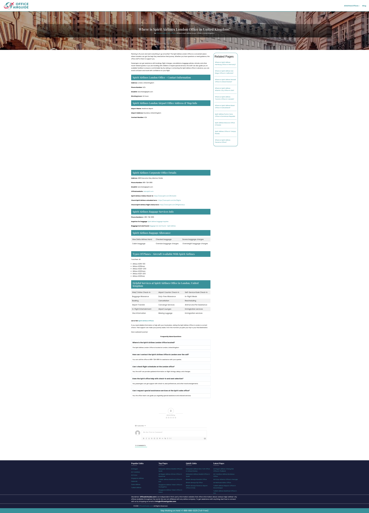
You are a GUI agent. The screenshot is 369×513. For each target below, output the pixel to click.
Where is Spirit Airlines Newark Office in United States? (225, 81)
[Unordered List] (157, 438)
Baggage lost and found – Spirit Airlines (163, 226)
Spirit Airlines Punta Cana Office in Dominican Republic (225, 115)
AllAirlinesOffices (351, 6)
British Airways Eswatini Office (196, 479)
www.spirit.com (148, 191)
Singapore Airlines (137, 478)
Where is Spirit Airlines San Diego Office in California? (224, 72)
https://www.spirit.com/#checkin (165, 196)
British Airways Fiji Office (194, 483)
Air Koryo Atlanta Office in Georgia (225, 479)
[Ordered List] (154, 438)
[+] (170, 438)
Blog (364, 6)
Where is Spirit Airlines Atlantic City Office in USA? (224, 89)
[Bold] (143, 438)
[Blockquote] (159, 438)
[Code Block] (162, 438)
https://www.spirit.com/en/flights (169, 200)
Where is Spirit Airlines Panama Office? (222, 141)
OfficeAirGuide (161, 33)
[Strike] (151, 438)
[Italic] (146, 438)
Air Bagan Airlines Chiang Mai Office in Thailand (223, 470)
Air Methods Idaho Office (222, 483)
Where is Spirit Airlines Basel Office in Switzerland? (225, 106)
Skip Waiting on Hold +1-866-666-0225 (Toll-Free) (184, 510)
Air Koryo (134, 475)
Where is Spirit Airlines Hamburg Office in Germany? (225, 63)
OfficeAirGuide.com (146, 506)
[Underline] (149, 438)
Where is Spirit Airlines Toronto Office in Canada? (224, 98)
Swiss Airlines (135, 484)
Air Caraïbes (135, 472)
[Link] (165, 438)
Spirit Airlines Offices (146, 321)
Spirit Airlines (171, 33)
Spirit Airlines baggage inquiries (158, 221)
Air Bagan (134, 469)
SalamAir (134, 481)
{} (167, 438)
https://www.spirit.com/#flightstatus (172, 205)
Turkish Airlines (136, 488)
